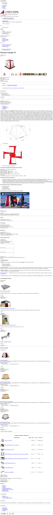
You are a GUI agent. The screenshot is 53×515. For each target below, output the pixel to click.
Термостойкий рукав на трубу (10, 463)
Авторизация (4, 3)
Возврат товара (5, 490)
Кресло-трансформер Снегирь (5, 341)
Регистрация (4, 2)
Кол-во (3, 85)
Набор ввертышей (3, 272)
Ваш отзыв (2, 256)
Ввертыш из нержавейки (9, 472)
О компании (4, 5)
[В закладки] (1, 100)
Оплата (3, 7)
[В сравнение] (2, 100)
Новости (4, 38)
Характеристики (5, 107)
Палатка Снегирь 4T (4, 360)
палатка (2, 431)
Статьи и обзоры (5, 39)
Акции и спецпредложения (7, 497)
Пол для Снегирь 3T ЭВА (5, 291)
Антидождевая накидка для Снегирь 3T (7, 308)
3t (0, 431)
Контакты (4, 8)
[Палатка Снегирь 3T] (9, 71)
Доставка (4, 6)
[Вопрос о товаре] (0, 100)
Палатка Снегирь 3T (8, 440)
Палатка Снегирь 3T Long (5, 422)
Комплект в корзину (4, 476)
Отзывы (3, 41)
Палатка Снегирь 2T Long (5, 381)
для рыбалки (10, 431)
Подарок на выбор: (3, 384)
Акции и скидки (5, 40)
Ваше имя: (2, 243)
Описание (4, 106)
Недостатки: (2, 252)
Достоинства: (2, 247)
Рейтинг (1, 258)
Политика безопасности (6, 488)
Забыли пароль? (5, 509)
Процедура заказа (5, 491)
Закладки (4, 510)
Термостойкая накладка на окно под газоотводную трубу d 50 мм (16, 458)
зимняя (6, 431)
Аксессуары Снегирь (6, 45)
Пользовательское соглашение (7, 489)
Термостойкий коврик (9, 467)
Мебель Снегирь (5, 46)
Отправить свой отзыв (4, 260)
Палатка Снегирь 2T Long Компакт (6, 401)
